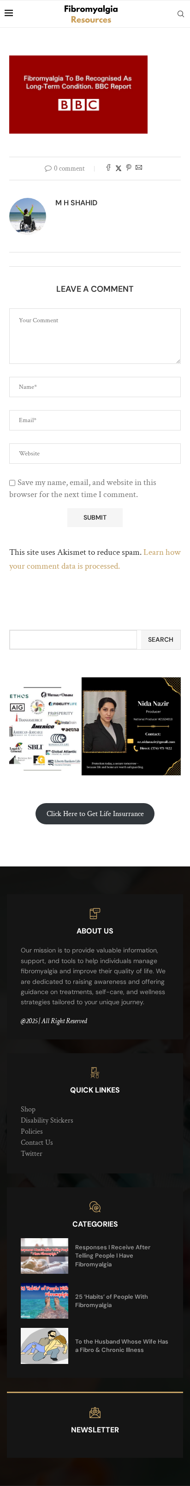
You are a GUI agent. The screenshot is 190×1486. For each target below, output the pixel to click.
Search (160, 639)
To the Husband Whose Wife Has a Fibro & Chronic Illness (121, 1346)
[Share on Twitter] (118, 168)
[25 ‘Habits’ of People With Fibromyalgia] (44, 1301)
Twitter (31, 1154)
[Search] (180, 13)
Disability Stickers (47, 1120)
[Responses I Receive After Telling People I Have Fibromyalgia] (44, 1256)
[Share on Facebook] (108, 168)
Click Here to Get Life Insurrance (95, 814)
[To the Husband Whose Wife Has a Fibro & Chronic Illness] (44, 1345)
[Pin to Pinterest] (128, 168)
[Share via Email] (139, 168)
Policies (32, 1131)
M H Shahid (76, 203)
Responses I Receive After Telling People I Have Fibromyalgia (112, 1255)
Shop (28, 1109)
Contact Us (37, 1143)
